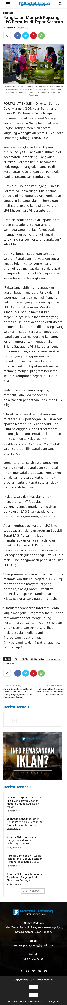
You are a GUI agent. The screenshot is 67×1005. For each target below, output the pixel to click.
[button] (60, 4)
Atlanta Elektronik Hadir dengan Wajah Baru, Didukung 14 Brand (21, 840)
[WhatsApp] (41, 35)
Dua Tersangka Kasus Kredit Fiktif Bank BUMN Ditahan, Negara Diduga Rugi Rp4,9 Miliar (24, 802)
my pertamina (53, 659)
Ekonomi (8, 13)
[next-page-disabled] (14, 721)
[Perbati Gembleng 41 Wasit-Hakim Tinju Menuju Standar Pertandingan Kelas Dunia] (51, 860)
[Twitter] (25, 35)
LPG (15, 659)
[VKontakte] (39, 971)
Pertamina (9, 663)
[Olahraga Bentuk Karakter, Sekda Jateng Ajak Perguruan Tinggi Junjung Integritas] (51, 823)
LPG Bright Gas (37, 659)
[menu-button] (7, 4)
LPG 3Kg (24, 659)
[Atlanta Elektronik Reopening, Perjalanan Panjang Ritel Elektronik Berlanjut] (51, 878)
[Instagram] (27, 971)
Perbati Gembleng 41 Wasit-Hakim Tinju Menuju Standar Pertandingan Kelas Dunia (24, 858)
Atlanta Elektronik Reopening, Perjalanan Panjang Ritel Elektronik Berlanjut (25, 877)
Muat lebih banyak (31, 890)
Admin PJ (11, 27)
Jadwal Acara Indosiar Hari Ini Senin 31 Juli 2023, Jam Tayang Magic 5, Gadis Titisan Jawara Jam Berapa (17, 693)
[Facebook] (17, 35)
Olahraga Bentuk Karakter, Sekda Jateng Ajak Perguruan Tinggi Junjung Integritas (25, 822)
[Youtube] (45, 971)
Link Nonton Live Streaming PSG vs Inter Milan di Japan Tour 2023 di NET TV (50, 692)
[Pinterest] (33, 35)
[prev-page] (9, 721)
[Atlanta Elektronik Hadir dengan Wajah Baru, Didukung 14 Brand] (51, 841)
